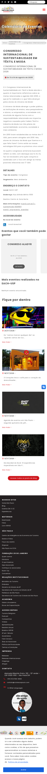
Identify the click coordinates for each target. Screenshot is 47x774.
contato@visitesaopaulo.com (18, 682)
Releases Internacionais (11, 658)
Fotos (4, 523)
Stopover (5, 545)
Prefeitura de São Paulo (10, 593)
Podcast (5, 616)
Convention (6, 573)
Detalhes (19, 266)
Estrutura (5, 559)
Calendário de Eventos (15, 43)
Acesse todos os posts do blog (23, 478)
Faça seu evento (8, 542)
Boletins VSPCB (7, 630)
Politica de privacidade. (18, 762)
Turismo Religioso (8, 613)
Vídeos (4, 622)
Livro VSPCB (6, 526)
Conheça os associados (11, 568)
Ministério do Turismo (10, 581)
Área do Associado (9, 642)
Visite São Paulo (8, 503)
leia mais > (6, 342)
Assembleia (6, 636)
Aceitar (23, 770)
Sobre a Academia (9, 602)
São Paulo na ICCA (9, 548)
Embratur (5, 584)
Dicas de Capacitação (11, 605)
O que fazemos (7, 562)
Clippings (5, 661)
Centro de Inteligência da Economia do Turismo (20, 535)
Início (5, 43)
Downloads (6, 520)
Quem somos (7, 556)
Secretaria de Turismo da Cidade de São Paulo (20, 596)
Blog (3, 506)
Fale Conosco (7, 639)
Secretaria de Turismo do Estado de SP (16, 590)
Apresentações (7, 625)
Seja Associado (8, 565)
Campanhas (7, 619)
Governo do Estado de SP (11, 587)
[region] (23, 754)
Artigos (4, 664)
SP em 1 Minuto (7, 633)
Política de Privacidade (11, 644)
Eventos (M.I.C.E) (8, 509)
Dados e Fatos (7, 539)
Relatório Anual (7, 627)
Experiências (7, 511)
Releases (5, 656)
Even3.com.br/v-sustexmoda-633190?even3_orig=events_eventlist (19, 207)
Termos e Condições (9, 647)
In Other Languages (15, 688)
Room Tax (5, 571)
